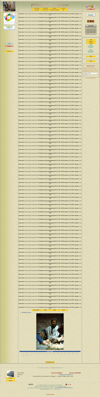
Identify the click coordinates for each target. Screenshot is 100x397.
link (63, 9)
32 (27, 355)
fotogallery (45, 8)
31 (23, 355)
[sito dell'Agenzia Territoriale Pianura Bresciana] (9, 29)
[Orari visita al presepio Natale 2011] (90, 16)
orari (91, 39)
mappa (90, 41)
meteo (90, 61)
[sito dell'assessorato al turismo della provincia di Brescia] (9, 24)
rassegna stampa (54, 9)
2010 (63, 310)
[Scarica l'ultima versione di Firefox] (68, 385)
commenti (36, 9)
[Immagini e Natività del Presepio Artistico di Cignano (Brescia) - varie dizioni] (9, 6)
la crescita (63, 8)
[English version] (87, 7)
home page (36, 8)
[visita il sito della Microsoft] (31, 385)
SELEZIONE (36, 310)
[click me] (91, 9)
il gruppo (54, 8)
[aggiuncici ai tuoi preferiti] (9, 44)
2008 (45, 310)
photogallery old (50, 362)
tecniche (9, 51)
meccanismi (45, 9)
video (90, 56)
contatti (91, 43)
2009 (54, 310)
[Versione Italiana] (89, 7)
